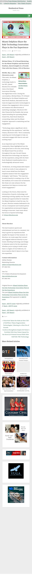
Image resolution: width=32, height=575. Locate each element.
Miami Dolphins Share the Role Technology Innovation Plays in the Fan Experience (15, 288)
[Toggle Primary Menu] (29, 16)
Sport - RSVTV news (8, 303)
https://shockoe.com (11, 215)
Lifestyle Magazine (10, 3)
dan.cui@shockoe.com (9, 276)
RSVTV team (17, 50)
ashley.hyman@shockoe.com (11, 264)
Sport (5, 316)
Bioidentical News (16, 8)
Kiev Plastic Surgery (24, 3)
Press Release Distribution (17, 1)
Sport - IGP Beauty (8, 54)
